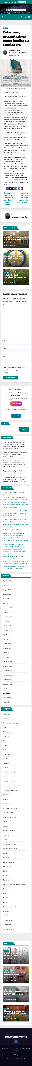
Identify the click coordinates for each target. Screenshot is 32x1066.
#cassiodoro (24, 52)
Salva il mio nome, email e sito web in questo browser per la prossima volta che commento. (15, 370)
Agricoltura (6, 714)
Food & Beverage (8, 786)
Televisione (6, 898)
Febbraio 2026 (7, 608)
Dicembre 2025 (8, 617)
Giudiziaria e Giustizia (10, 790)
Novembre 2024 (8, 675)
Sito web (5, 356)
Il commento (7, 795)
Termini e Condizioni (20, 1058)
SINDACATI (7, 866)
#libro (18, 55)
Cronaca (5, 745)
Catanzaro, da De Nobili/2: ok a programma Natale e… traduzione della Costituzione (15, 513)
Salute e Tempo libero (10, 848)
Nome (5, 340)
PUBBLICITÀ (7, 839)
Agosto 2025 (7, 634)
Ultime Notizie (7, 920)
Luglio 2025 (6, 639)
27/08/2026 (9, 1016)
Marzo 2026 (6, 603)
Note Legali (10, 1058)
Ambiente (6, 718)
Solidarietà (6, 880)
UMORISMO (7, 925)
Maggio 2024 (7, 702)
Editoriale (6, 777)
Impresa (5, 799)
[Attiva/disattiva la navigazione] (29, 17)
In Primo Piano (7, 803)
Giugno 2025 (7, 643)
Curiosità (6, 754)
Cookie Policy (23, 1055)
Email (5, 348)
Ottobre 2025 (7, 626)
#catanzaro (12, 55)
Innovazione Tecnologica (11, 808)
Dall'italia (6, 768)
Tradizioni (6, 902)
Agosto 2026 (7, 581)
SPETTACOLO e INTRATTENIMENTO (15, 884)
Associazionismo (8, 732)
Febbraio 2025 (7, 661)
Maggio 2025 (7, 648)
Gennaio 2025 (7, 666)
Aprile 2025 (6, 652)
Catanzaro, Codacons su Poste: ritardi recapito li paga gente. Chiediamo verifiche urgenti (15, 454)
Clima (5, 741)
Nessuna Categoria (9, 830)
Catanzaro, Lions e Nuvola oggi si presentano (13, 258)
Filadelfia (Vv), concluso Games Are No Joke (14, 277)
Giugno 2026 (7, 590)
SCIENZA (6, 857)
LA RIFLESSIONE (8, 812)
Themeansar (16, 1050)
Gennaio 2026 (7, 612)
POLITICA (6, 835)
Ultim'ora (6, 916)
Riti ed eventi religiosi (10, 844)
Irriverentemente (16, 9)
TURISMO (6, 911)
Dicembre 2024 (8, 670)
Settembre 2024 (8, 684)
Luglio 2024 (6, 693)
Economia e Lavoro (9, 772)
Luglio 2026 (6, 585)
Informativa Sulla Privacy (12, 1055)
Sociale (5, 875)
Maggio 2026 (7, 594)
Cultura (5, 28)
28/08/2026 (9, 958)
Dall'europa (6, 763)
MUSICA (6, 826)
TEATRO (6, 893)
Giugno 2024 (7, 697)
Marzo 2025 (6, 657)
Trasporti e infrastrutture (10, 907)
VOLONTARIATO (8, 929)
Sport (4, 889)
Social (5, 871)
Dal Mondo (6, 759)
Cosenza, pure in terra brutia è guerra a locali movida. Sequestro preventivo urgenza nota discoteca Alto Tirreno (15, 479)
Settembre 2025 (8, 630)
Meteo (5, 821)
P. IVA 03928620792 (16, 1062)
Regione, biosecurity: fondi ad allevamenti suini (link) (14, 1013)
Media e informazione (9, 817)
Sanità (5, 853)
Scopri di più (16, 416)
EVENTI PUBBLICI (9, 781)
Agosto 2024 (7, 688)
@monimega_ (17, 403)
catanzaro (6, 736)
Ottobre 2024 (7, 679)
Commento (6, 305)
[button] (21, 17)
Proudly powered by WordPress (10, 1048)
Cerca (5, 423)
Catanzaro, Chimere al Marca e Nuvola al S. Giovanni (15, 239)
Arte (6, 235)
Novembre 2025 (8, 621)
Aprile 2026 (6, 599)
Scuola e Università (9, 862)
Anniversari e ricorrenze (10, 723)
